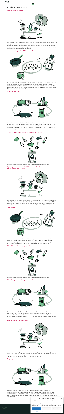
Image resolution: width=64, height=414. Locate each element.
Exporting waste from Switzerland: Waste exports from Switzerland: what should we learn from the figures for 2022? (31, 167)
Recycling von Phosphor (14, 91)
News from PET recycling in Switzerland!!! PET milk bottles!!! (24, 133)
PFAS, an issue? (11, 207)
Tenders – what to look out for (15, 10)
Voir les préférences (56, 408)
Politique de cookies (40, 411)
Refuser (46, 408)
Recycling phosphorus (13, 359)
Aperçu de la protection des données (50, 411)
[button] (61, 398)
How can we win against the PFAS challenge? (20, 51)
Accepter (36, 408)
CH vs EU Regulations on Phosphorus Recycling (20, 280)
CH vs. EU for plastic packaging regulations (19, 246)
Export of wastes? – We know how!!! (17, 320)
